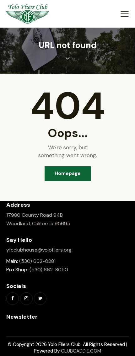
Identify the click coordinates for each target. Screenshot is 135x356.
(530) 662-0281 (37, 261)
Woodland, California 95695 (38, 223)
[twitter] (40, 298)
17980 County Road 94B (34, 215)
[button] (125, 14)
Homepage (68, 173)
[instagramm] (26, 298)
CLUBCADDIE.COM (81, 351)
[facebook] (12, 298)
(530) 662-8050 (49, 269)
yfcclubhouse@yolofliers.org (39, 250)
